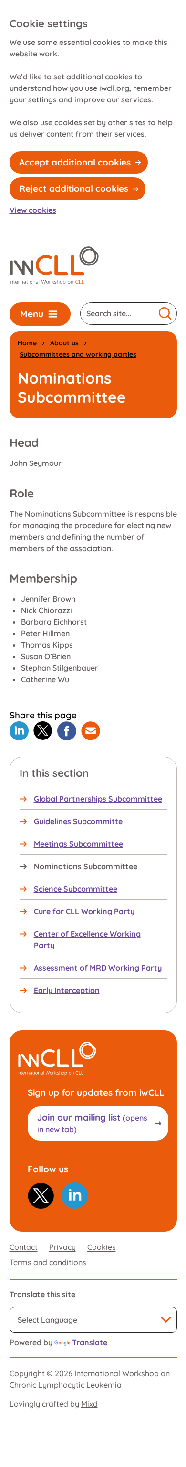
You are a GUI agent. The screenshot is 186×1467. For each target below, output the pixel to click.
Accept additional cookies (75, 162)
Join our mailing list (92, 1123)
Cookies (101, 1247)
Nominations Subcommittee (85, 866)
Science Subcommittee (75, 888)
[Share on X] (42, 730)
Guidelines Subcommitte (78, 821)
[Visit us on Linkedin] (75, 1195)
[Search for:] (118, 313)
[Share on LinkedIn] (19, 730)
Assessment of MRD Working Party (98, 967)
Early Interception (67, 990)
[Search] (165, 313)
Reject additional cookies (73, 188)
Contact (24, 1247)
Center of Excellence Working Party (87, 939)
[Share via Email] (90, 730)
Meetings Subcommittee (78, 844)
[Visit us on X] (41, 1196)
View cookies (33, 210)
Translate (89, 1342)
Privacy (62, 1247)
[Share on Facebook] (66, 730)
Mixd (89, 1404)
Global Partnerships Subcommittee (98, 799)
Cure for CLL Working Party (84, 911)
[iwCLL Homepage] (54, 265)
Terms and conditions (48, 1262)
